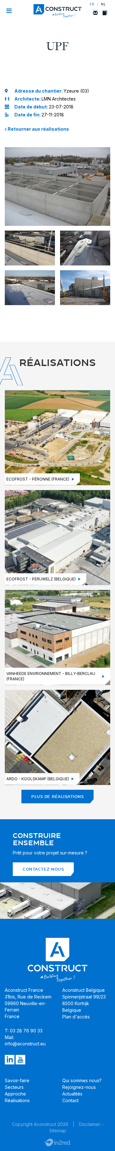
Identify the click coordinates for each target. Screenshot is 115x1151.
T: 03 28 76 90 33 (23, 1030)
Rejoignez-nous (79, 1087)
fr (92, 4)
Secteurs (14, 1087)
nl (103, 4)
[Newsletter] (95, 13)
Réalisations (17, 1100)
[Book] (104, 13)
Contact (70, 1100)
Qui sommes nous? (82, 1080)
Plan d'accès (76, 1016)
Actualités (72, 1093)
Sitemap (57, 1130)
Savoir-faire (17, 1080)
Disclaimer (89, 1124)
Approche (15, 1093)
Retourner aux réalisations (38, 129)
